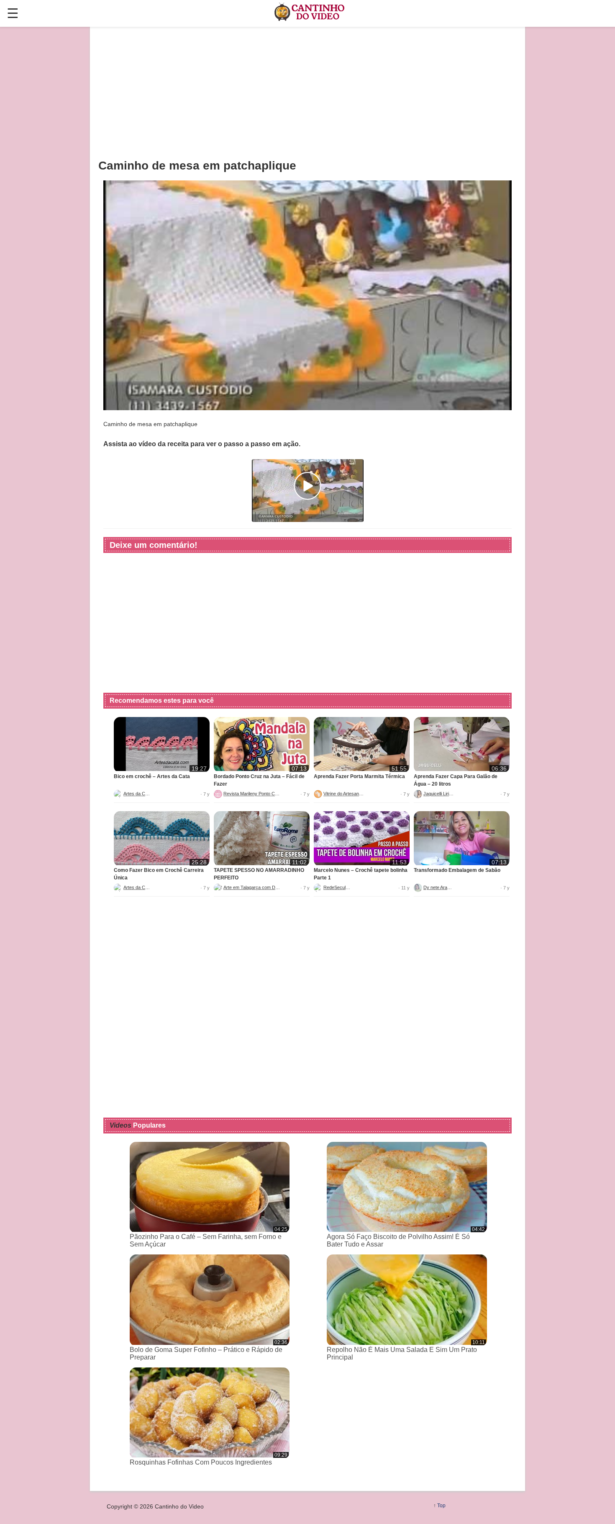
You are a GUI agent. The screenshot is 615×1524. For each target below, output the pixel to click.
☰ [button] (13, 13)
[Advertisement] (307, 92)
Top (441, 1506)
